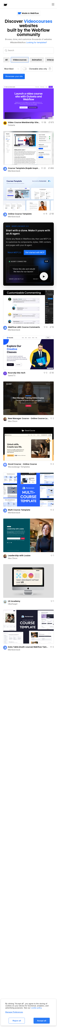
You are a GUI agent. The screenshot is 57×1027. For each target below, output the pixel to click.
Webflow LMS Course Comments (24, 327)
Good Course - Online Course (22, 464)
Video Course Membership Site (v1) (24, 122)
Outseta (11, 125)
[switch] (25, 68)
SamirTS (11, 375)
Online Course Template (20, 214)
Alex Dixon (12, 421)
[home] (5, 5)
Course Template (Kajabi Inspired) (24, 168)
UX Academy (14, 601)
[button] (14, 252)
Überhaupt (12, 604)
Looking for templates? (36, 42)
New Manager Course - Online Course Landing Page (28, 418)
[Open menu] (53, 4)
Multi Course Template (19, 510)
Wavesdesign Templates (19, 467)
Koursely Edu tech (16, 373)
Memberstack (14, 171)
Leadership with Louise (19, 555)
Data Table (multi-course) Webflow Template (28, 647)
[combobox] (11, 69)
